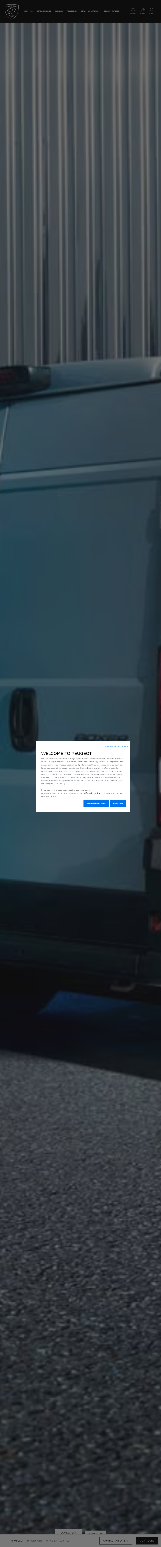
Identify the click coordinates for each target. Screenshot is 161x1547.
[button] (115, 746)
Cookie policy (92, 793)
